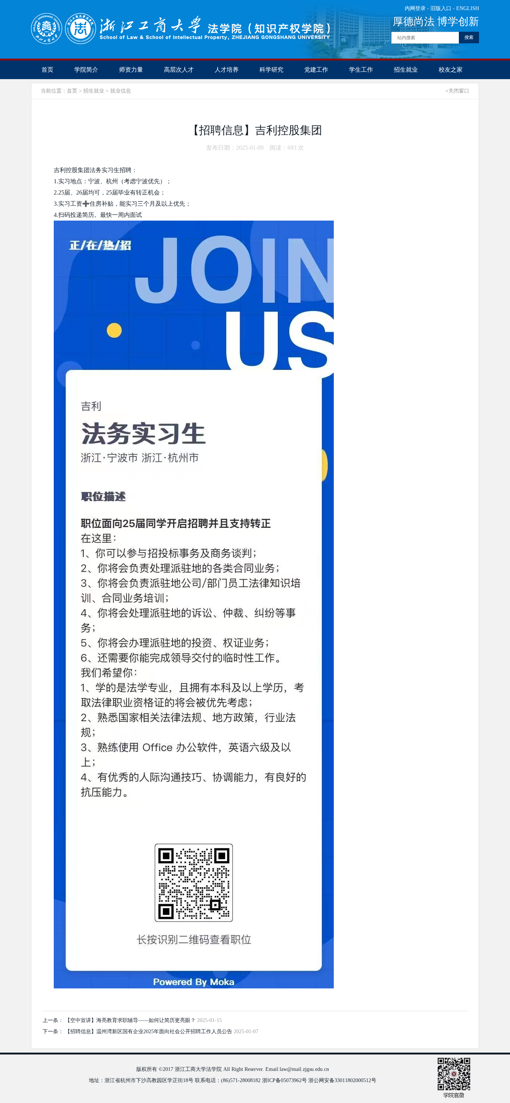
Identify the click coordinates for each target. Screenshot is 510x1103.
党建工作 (316, 69)
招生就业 (406, 69)
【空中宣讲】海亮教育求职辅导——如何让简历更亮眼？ (131, 1020)
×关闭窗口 (457, 91)
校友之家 (451, 69)
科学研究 (271, 69)
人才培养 (227, 69)
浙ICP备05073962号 (284, 1080)
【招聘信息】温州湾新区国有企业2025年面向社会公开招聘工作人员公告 (149, 1031)
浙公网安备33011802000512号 (342, 1080)
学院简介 (86, 69)
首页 (47, 69)
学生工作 (361, 69)
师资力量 (131, 69)
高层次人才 (179, 69)
